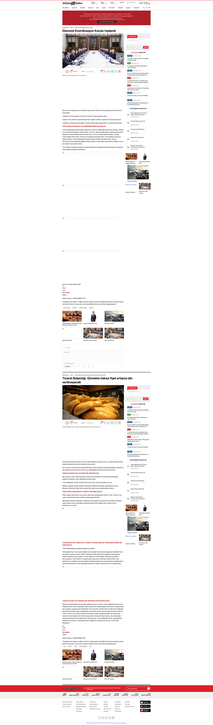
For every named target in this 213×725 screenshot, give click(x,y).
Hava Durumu (95, 694)
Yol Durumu (134, 694)
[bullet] (85, 366)
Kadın (104, 7)
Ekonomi (90, 7)
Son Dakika (65, 7)
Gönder (67, 366)
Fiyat (75, 646)
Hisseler (116, 694)
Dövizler (106, 704)
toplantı (91, 307)
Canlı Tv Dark (79, 702)
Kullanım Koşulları (117, 723)
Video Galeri (118, 704)
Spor (97, 7)
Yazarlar (128, 7)
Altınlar (106, 702)
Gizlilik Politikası (100, 723)
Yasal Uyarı (124, 723)
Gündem (82, 7)
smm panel (79, 711)
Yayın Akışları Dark (81, 704)
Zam (90, 646)
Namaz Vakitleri (74, 694)
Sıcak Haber (118, 711)
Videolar (120, 7)
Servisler (74, 7)
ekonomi (75, 307)
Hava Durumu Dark (67, 702)
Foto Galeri (112, 7)
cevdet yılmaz (66, 307)
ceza (64, 646)
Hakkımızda (89, 723)
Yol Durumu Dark (66, 704)
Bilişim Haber (65, 27)
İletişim (94, 723)
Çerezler (107, 723)
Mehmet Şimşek (83, 307)
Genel (71, 27)
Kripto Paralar (146, 694)
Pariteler (125, 694)
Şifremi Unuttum (129, 706)
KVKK (110, 723)
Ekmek (70, 646)
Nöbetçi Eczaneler (81, 706)
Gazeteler (136, 7)
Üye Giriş (127, 702)
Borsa (64, 694)
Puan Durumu (106, 694)
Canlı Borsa (93, 702)
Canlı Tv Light (66, 706)
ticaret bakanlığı (83, 646)
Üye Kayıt (127, 704)
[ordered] (82, 366)
